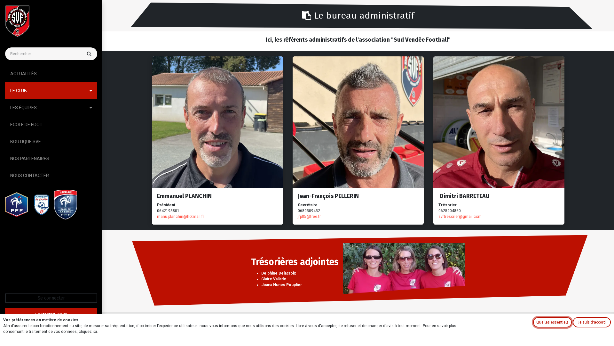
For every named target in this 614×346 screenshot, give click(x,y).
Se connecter (51, 298)
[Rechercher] (88, 53)
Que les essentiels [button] (552, 322)
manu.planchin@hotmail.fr (180, 216)
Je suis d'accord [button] (592, 322)
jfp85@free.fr (309, 216)
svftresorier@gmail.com (460, 216)
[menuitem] (51, 73)
